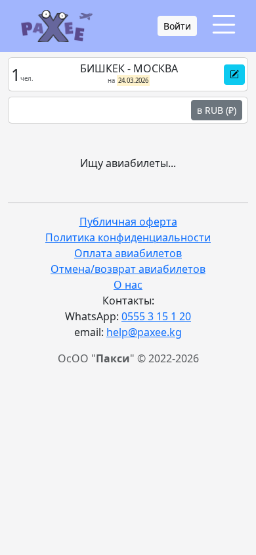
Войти (177, 26)
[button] (234, 74)
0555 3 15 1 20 (156, 316)
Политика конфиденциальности (128, 237)
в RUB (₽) (216, 110)
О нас (128, 285)
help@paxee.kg (144, 332)
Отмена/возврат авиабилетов (128, 269)
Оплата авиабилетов (128, 253)
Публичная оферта (128, 221)
